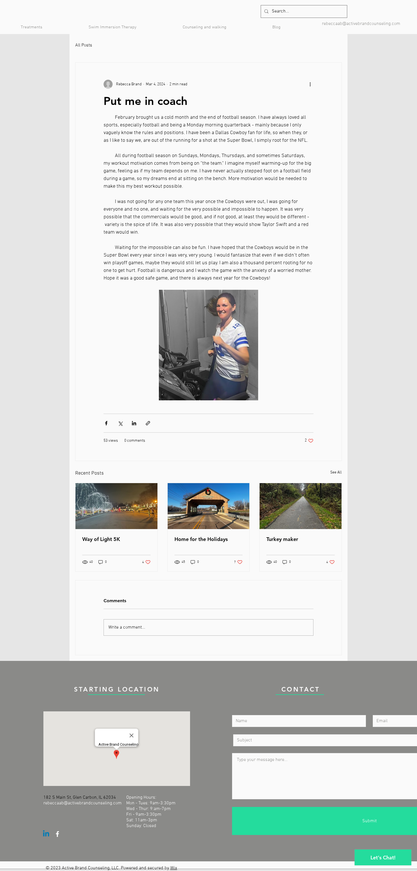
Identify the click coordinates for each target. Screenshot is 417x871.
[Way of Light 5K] (116, 506)
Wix (173, 868)
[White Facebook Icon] (57, 834)
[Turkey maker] (301, 506)
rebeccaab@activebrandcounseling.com (361, 24)
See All (336, 472)
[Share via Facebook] (106, 423)
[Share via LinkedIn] (134, 423)
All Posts (83, 45)
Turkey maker (282, 539)
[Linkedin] (46, 834)
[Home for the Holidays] (209, 506)
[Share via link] (148, 423)
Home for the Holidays (201, 539)
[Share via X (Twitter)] (120, 423)
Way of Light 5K (101, 539)
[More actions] (310, 84)
